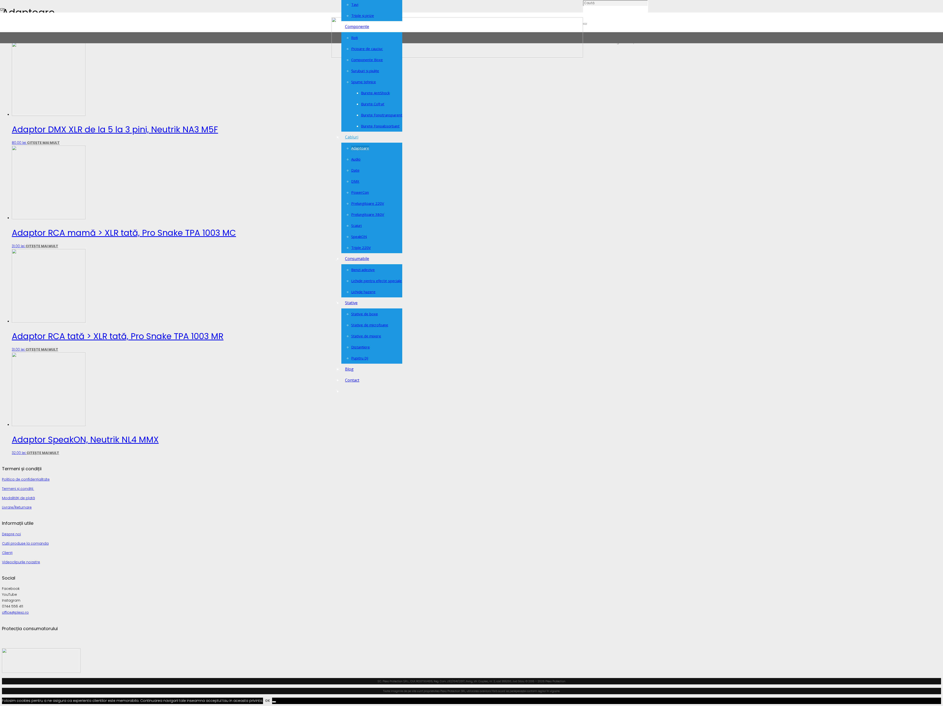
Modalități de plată (18, 498)
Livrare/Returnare (17, 507)
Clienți (7, 552)
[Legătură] (457, 56)
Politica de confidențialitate (26, 479)
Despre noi (11, 534)
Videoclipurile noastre (21, 562)
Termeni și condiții (18, 488)
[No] (274, 702)
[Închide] (585, 24)
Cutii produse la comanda (25, 543)
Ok (267, 700)
